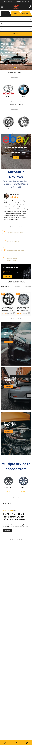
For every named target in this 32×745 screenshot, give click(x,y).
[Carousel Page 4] (18, 101)
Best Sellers (5, 287)
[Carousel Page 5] (20, 101)
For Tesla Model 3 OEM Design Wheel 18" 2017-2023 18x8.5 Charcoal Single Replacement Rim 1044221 (23, 311)
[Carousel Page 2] (17, 67)
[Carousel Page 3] (16, 101)
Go (17, 34)
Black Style (8, 487)
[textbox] (16, 19)
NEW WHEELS (17, 287)
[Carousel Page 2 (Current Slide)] (17, 167)
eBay (16, 157)
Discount (28, 287)
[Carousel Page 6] (21, 226)
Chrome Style (23, 487)
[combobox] (16, 19)
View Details (8, 342)
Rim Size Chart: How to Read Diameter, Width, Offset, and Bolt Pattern (14, 517)
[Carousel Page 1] (14, 167)
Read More (7, 530)
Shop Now (7, 276)
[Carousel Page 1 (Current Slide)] (15, 67)
